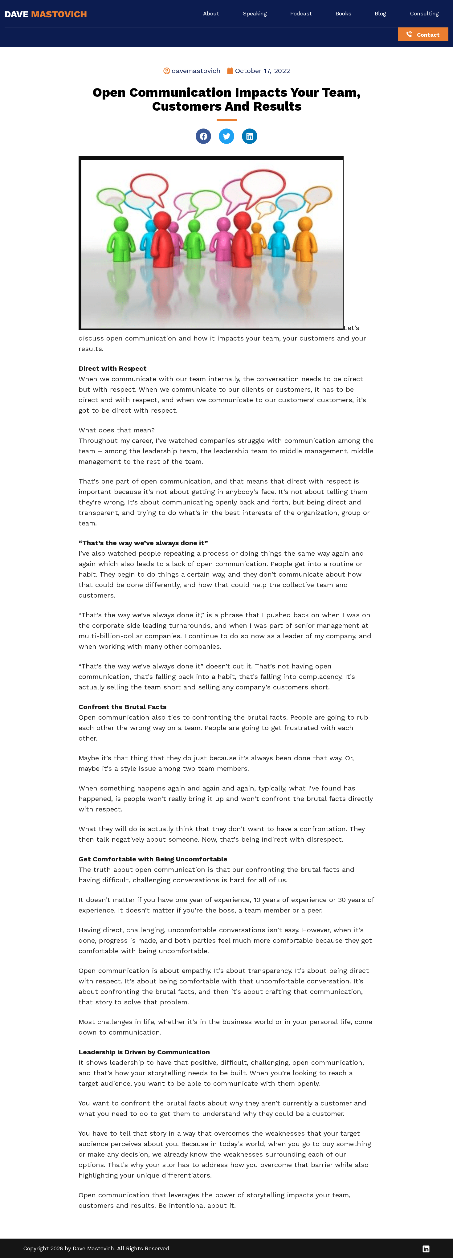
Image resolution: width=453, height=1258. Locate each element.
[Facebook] (203, 136)
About (211, 13)
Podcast (301, 13)
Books (343, 13)
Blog (380, 13)
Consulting (424, 13)
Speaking (255, 13)
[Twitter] (226, 136)
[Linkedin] (249, 136)
